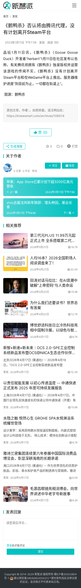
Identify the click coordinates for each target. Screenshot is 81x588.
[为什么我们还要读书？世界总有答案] (15, 308)
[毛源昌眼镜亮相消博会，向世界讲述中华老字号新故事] (15, 494)
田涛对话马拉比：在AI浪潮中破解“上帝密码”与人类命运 (54, 283)
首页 (5, 16)
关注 (54, 165)
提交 (40, 551)
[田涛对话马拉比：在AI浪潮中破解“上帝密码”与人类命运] (15, 285)
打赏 (71, 145)
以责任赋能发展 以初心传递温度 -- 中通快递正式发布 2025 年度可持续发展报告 (39, 385)
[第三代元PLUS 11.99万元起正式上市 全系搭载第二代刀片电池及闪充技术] (15, 240)
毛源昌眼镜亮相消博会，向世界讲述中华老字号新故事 (54, 491)
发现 (42, 42)
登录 (9, 545)
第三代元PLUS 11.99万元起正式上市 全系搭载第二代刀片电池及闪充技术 (53, 238)
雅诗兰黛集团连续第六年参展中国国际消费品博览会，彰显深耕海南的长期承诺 (40, 456)
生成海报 (16, 146)
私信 (71, 165)
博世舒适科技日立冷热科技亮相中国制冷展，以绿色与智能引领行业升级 (54, 328)
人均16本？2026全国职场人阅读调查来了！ (53, 260)
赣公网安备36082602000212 (31, 578)
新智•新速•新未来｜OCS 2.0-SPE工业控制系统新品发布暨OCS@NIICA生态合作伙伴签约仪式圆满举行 (39, 350)
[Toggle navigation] (74, 5)
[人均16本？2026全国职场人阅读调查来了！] (15, 263)
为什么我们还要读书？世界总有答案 (54, 305)
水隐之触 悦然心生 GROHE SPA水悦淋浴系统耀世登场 (38, 420)
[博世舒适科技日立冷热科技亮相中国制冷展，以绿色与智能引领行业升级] (15, 330)
